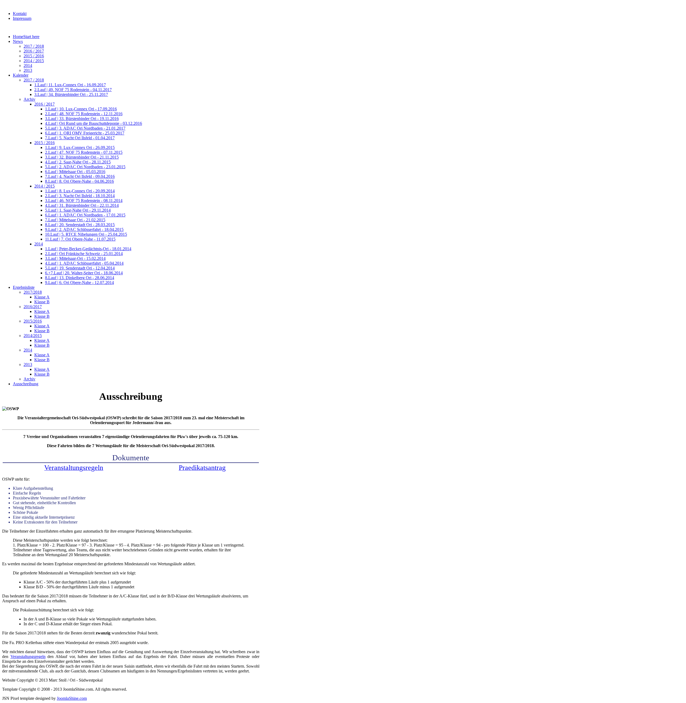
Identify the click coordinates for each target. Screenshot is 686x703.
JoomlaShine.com (72, 698)
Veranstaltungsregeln (28, 656)
